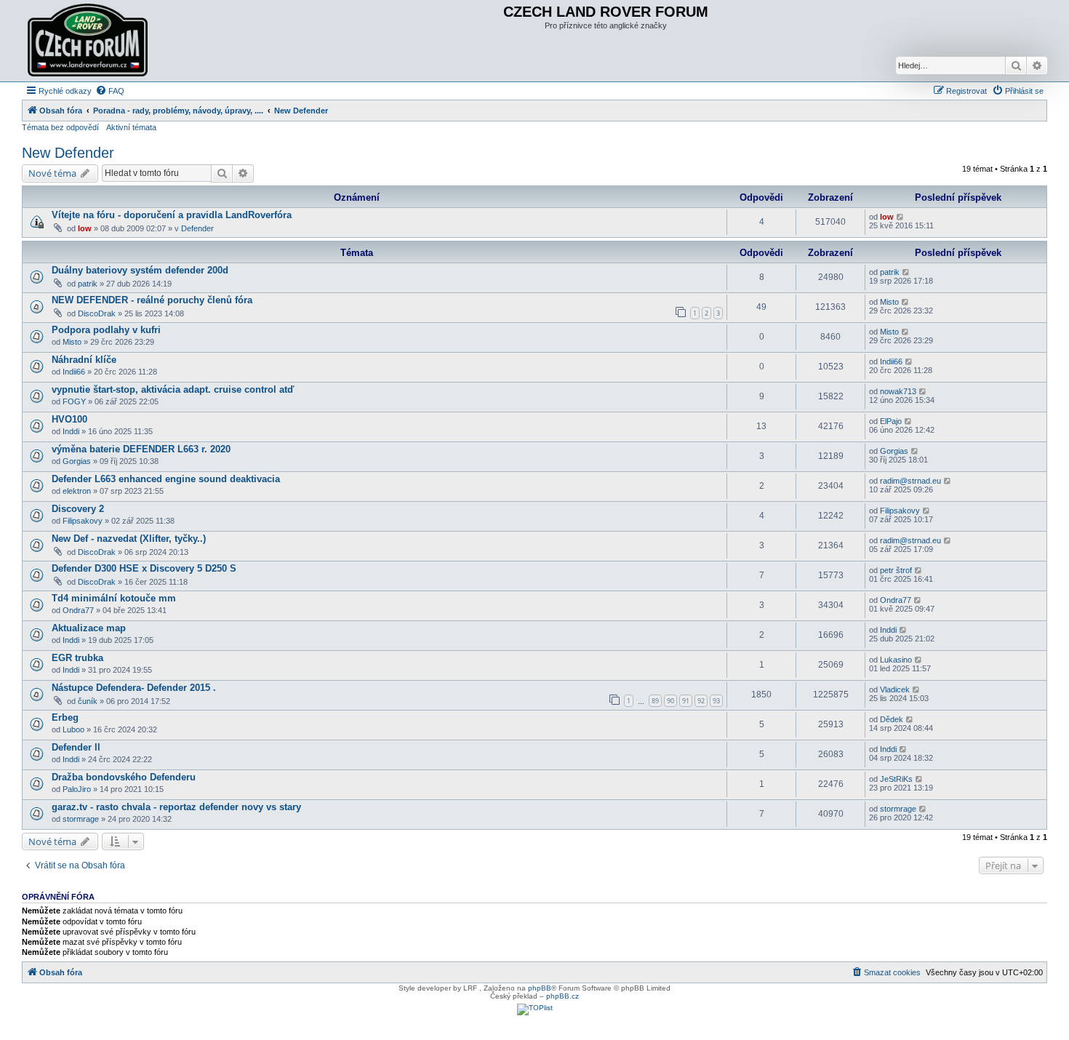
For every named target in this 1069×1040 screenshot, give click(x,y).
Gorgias (77, 461)
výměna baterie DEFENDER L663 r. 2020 (141, 449)
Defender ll (76, 747)
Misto (889, 301)
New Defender (68, 153)
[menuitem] (109, 91)
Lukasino (896, 659)
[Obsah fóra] (89, 41)
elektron (77, 491)
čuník (87, 701)
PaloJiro (77, 789)
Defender (197, 228)
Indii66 (74, 371)
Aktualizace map (89, 628)
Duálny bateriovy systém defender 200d (140, 270)
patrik (87, 283)
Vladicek (895, 689)
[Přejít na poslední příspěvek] (900, 216)
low (85, 228)
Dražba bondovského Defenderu (124, 777)
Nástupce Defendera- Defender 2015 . (134, 687)
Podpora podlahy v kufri (106, 329)
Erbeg (65, 717)
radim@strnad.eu (910, 480)
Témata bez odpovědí (60, 127)
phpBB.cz (562, 996)
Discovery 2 (78, 508)
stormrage (81, 819)
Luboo (73, 729)
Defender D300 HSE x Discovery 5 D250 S (144, 568)
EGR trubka (77, 657)
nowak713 (898, 391)
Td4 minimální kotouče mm (114, 598)
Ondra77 (78, 610)
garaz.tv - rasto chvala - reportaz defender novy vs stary (176, 806)
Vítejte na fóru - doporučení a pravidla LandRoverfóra (172, 214)
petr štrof (896, 570)
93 (716, 700)
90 (670, 700)
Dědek (891, 719)
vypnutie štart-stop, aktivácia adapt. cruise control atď (173, 389)
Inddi (71, 431)
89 (655, 700)
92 (701, 700)
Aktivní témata (131, 127)
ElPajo (891, 421)
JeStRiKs (896, 779)
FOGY (74, 401)
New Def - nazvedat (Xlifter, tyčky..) (129, 538)
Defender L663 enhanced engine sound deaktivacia (166, 478)
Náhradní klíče (84, 359)
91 (685, 700)
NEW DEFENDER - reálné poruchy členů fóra (152, 300)
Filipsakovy (83, 520)
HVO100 (69, 419)
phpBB (539, 988)
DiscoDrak (97, 313)
